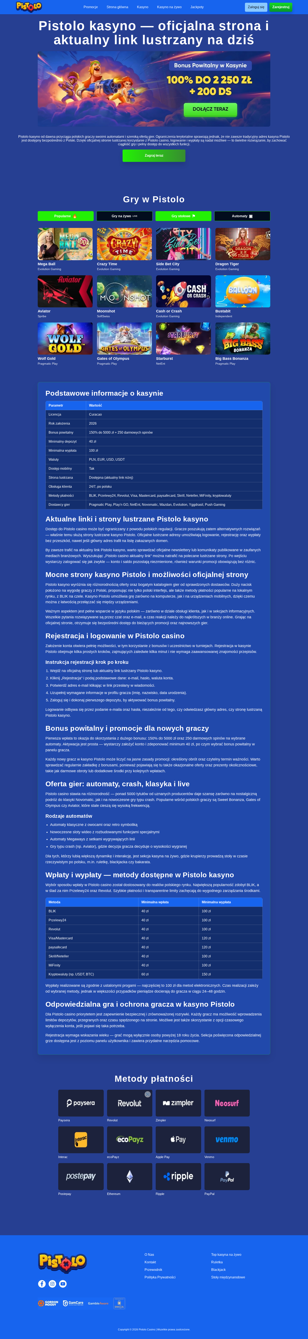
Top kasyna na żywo (226, 1254)
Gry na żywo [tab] (124, 216)
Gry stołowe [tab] (183, 216)
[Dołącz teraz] (154, 89)
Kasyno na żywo (169, 7)
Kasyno (142, 7)
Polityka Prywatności (160, 1277)
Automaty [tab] (242, 216)
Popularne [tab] (65, 216)
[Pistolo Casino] (29, 7)
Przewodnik (153, 1269)
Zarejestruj (280, 7)
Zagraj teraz (154, 155)
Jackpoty (197, 7)
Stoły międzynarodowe (228, 1277)
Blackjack (218, 1269)
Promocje (91, 7)
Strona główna (117, 7)
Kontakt (150, 1262)
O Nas (149, 1254)
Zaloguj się (256, 7)
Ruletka (217, 1262)
